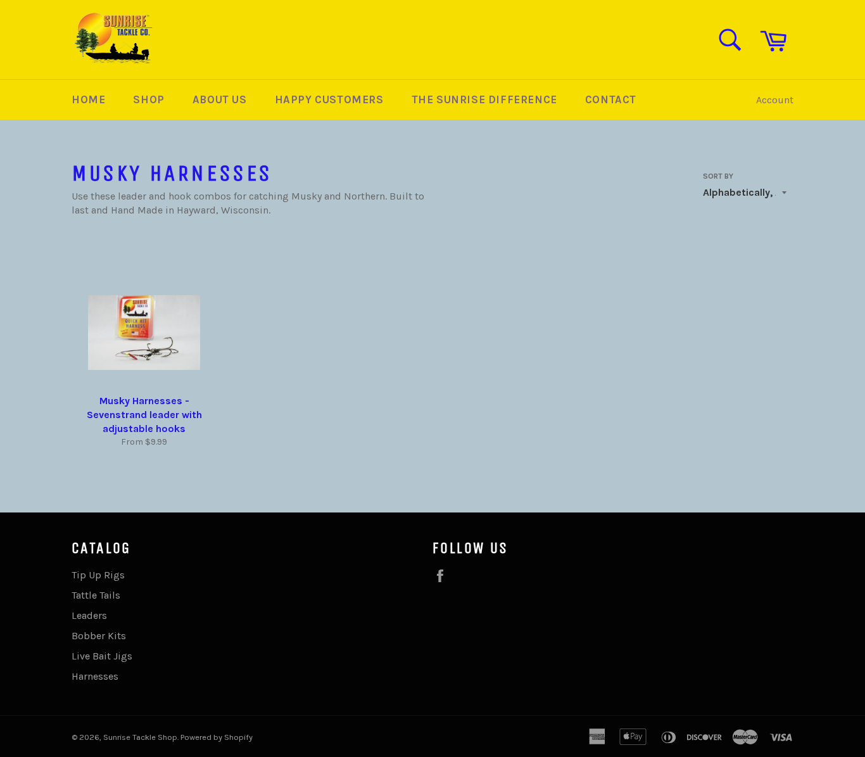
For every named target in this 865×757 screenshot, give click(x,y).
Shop (148, 99)
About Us (220, 99)
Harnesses (95, 676)
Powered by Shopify (216, 737)
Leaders (89, 615)
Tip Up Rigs (98, 575)
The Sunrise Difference (484, 99)
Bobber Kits (99, 636)
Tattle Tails (96, 595)
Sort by (718, 176)
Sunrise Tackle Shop (140, 737)
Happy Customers (329, 99)
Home (88, 99)
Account (774, 100)
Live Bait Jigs (102, 656)
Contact (610, 99)
